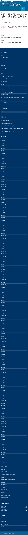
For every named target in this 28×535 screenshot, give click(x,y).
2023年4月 (3, 225)
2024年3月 (3, 199)
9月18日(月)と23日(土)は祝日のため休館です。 (11, 36)
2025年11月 (3, 163)
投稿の (3, 521)
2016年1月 (3, 418)
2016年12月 (3, 398)
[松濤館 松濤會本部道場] (11, 4)
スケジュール (3, 68)
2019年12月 (3, 310)
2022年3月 (3, 246)
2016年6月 (3, 408)
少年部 (2, 73)
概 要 (2, 55)
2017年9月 (3, 374)
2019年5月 (3, 328)
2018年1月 (3, 367)
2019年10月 (3, 315)
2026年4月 (3, 150)
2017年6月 (3, 382)
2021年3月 (3, 271)
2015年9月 (3, 429)
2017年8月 (3, 377)
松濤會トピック (4, 477)
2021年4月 (3, 269)
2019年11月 (3, 313)
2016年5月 (3, 411)
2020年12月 (3, 279)
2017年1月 (3, 395)
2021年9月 (3, 259)
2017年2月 (3, 393)
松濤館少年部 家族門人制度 (7, 76)
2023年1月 (3, 233)
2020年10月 (3, 284)
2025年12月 (3, 161)
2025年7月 (3, 171)
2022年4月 (3, 243)
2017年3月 (3, 390)
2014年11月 (3, 449)
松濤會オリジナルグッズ (5, 100)
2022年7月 (3, 241)
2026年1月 (3, 158)
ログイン (3, 519)
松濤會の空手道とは (4, 52)
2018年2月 (3, 364)
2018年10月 (3, 344)
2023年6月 (3, 220)
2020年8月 (3, 289)
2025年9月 (3, 168)
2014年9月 (3, 454)
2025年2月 (3, 179)
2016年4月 (3, 413)
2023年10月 (3, 210)
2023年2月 (3, 230)
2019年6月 (3, 326)
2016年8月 (3, 403)
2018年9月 (3, 346)
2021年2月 (3, 274)
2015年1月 (3, 447)
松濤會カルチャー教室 (5, 86)
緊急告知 (2, 12)
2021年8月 (3, 261)
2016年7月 (3, 405)
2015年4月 (3, 439)
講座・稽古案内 (4, 489)
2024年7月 (3, 194)
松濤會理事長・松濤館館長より (8, 479)
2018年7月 (3, 351)
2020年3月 (3, 302)
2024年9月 (3, 189)
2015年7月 (3, 434)
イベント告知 (4, 466)
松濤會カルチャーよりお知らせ (8, 474)
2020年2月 (3, 305)
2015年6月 (3, 436)
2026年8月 (3, 140)
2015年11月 (3, 423)
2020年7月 (3, 292)
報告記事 (3, 469)
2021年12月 (3, 251)
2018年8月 (3, 349)
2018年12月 (3, 338)
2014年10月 (3, 452)
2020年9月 (3, 287)
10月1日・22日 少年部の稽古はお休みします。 (11, 41)
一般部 (2, 70)
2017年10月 (3, 372)
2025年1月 (3, 181)
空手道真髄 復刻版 (4, 94)
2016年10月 (3, 400)
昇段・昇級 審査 (4, 57)
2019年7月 (3, 323)
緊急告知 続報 (4, 484)
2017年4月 (3, 387)
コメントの (4, 524)
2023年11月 (3, 207)
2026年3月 (3, 153)
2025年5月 (3, 174)
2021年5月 (3, 266)
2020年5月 (3, 297)
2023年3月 (3, 228)
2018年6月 (3, 354)
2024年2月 (3, 202)
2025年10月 (3, 166)
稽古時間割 (3, 65)
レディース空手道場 (4, 78)
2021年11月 (3, 253)
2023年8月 (3, 215)
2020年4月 (3, 300)
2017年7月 (3, 380)
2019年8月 (3, 320)
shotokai (8, 22)
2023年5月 (3, 222)
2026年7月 (3, 143)
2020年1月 (3, 308)
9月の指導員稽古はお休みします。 (8, 120)
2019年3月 (3, 331)
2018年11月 (3, 341)
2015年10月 (3, 426)
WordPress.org (4, 526)
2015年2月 (3, 444)
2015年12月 (3, 421)
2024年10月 (3, 186)
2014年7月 (3, 457)
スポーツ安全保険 (4, 102)
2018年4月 (3, 359)
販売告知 (3, 492)
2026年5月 (3, 148)
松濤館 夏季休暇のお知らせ (7, 123)
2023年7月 (3, 217)
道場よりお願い (4, 497)
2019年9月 (3, 318)
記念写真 (3, 487)
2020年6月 (3, 295)
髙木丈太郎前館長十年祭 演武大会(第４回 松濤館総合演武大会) (13, 97)
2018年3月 (3, 362)
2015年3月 (3, 441)
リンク (2, 89)
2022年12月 (3, 235)
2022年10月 (3, 238)
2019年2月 (3, 333)
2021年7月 (3, 264)
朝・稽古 (2, 84)
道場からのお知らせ (5, 495)
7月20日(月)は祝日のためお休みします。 (10, 126)
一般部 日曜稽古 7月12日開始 (7, 131)
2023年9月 (3, 212)
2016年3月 (3, 416)
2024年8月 (3, 192)
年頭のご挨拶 (4, 471)
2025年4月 (3, 176)
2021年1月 (3, 277)
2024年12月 (3, 184)
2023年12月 (3, 204)
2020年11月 (3, 282)
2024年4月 (3, 197)
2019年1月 (3, 336)
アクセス (2, 60)
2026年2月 (3, 156)
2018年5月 (3, 356)
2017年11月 (3, 369)
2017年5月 (3, 385)
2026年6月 (3, 145)
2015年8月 (3, 431)
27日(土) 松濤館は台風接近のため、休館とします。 (12, 128)
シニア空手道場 (4, 81)
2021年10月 (3, 256)
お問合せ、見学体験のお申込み (7, 92)
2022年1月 (3, 248)
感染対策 (2, 63)
